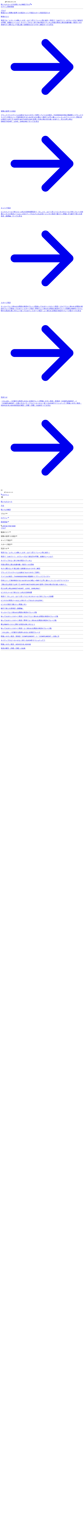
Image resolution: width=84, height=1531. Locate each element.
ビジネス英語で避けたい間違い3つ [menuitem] (58, 214)
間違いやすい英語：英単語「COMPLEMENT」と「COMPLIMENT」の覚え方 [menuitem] (30, 636)
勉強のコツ (5, 13)
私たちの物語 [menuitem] (6, 510)
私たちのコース (6, 4)
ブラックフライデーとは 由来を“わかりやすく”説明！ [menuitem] (20, 115)
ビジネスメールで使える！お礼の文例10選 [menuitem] (16, 212)
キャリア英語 (29, 13)
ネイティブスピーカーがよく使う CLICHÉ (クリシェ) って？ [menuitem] (44, 403)
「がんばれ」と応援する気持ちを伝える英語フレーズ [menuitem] (20, 401)
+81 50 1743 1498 (8, 526)
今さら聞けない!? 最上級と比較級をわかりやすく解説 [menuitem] (24, 25)
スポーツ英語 (38, 13)
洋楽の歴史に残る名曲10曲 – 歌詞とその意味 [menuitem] (17, 564)
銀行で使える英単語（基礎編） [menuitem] (12, 608)
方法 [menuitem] (2, 506)
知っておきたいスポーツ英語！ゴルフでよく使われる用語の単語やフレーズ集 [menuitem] (29, 616)
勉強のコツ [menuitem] (5, 16)
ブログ (27, 4)
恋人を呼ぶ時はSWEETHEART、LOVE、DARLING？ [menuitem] (20, 588)
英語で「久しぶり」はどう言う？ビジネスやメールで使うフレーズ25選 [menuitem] (27, 596)
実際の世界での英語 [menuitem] (8, 111)
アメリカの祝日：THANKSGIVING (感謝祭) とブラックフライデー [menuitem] (25, 576)
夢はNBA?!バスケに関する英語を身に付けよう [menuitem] (18, 624)
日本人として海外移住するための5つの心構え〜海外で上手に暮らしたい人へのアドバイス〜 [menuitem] (41, 117)
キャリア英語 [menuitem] (6, 208)
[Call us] (1, 495)
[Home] (42, 2)
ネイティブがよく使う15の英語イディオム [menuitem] (36, 22)
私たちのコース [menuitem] (6, 502)
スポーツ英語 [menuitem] (6, 303)
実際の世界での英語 (16, 13)
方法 (14, 4)
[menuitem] (42, 66)
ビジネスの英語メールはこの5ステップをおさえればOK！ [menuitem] (23, 214)
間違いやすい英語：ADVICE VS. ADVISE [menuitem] (16, 644)
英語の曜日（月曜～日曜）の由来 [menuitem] (28, 405)
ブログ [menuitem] (3, 528)
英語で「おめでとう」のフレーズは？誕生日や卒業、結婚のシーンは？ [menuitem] (27, 556)
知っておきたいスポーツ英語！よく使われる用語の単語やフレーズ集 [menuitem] (45, 311)
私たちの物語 (20, 4)
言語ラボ (46, 13)
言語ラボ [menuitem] (4, 397)
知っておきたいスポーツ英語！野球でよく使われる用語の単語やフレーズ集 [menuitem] (40, 309)
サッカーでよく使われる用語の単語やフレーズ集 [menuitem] (19, 306)
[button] (31, 4)
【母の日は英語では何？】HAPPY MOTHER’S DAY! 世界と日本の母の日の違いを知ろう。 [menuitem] (34, 584)
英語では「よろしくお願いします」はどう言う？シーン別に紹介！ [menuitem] (25, 20)
